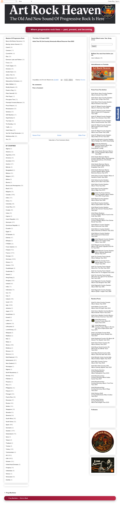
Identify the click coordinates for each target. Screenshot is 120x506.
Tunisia (8, 446)
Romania (8, 400)
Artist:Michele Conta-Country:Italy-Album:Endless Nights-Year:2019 (101, 357)
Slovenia (82, 79)
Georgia (8, 256)
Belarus (8, 173)
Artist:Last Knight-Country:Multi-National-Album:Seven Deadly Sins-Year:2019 (101, 334)
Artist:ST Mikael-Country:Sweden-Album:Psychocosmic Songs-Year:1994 (101, 126)
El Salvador (9, 234)
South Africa (9, 418)
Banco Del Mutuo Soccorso (14, 41)
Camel (8, 47)
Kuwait (8, 317)
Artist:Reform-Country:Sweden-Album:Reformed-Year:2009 (100, 225)
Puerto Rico (9, 397)
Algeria (8, 148)
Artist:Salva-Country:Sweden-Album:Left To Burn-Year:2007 (100, 180)
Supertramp (9, 118)
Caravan (8, 50)
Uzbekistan (9, 470)
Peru (7, 384)
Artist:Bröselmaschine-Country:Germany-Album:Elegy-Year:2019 (100, 389)
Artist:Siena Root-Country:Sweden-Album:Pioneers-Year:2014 (101, 102)
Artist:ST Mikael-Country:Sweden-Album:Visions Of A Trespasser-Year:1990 (101, 112)
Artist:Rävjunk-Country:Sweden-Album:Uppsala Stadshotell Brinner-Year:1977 (104, 252)
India (7, 286)
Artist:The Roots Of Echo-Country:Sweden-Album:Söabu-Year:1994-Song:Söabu (104, 194)
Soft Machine (10, 115)
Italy (7, 305)
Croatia (8, 210)
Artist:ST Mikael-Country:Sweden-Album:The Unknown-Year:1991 (101, 117)
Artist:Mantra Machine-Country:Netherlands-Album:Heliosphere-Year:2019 (100, 371)
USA (7, 458)
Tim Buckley (9, 124)
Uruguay (8, 467)
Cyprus (8, 216)
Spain (7, 424)
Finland (8, 250)
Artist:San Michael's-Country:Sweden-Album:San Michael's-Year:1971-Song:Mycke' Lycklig (101, 146)
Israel (7, 302)
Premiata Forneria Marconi (14, 102)
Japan (7, 311)
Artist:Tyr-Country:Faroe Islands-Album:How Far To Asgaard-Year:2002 (102, 271)
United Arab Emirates (12, 464)
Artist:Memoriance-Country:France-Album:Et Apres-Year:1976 (102, 321)
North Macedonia (11, 372)
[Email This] (65, 80)
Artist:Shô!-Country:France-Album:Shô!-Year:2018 (99, 362)
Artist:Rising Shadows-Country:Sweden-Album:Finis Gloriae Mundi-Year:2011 (102, 220)
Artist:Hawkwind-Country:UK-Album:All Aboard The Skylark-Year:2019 (102, 339)
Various (8, 473)
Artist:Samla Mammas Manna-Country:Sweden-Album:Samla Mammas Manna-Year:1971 (100, 171)
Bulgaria (8, 191)
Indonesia (9, 289)
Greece (8, 265)
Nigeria (8, 369)
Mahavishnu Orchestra (12, 81)
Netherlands (9, 360)
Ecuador (8, 228)
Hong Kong (9, 277)
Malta (7, 342)
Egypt (7, 231)
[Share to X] (68, 80)
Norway (8, 375)
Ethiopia (8, 240)
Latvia (7, 320)
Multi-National (10, 357)
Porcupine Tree (10, 99)
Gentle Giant (9, 72)
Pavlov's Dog (10, 90)
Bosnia (8, 182)
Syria (7, 437)
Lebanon (8, 323)
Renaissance (10, 108)
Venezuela (9, 476)
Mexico (8, 345)
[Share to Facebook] (70, 80)
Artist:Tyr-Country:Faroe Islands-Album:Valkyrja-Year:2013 (101, 257)
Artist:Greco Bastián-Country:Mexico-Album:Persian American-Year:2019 (102, 316)
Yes (7, 139)
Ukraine (8, 461)
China (7, 201)
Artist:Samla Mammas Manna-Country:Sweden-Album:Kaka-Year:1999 (104, 152)
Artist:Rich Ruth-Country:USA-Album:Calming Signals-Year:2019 (101, 366)
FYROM (8, 243)
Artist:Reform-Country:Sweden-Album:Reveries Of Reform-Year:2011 (102, 229)
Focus (7, 62)
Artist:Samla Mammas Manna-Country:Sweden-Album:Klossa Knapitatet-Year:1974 (100, 165)
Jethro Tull (9, 75)
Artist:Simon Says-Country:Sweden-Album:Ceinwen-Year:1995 (101, 94)
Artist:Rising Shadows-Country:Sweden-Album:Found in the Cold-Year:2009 (102, 214)
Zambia (8, 480)
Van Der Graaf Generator (13, 133)
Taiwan (8, 440)
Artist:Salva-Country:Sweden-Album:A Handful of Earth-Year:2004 (102, 176)
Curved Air (9, 53)
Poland (8, 391)
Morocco (8, 354)
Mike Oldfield (10, 84)
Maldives (8, 335)
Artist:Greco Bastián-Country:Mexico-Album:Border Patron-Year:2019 (102, 311)
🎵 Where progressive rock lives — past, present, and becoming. (60, 29)
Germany (8, 259)
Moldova (8, 348)
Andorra (8, 151)
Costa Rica (9, 207)
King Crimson (10, 78)
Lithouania (9, 326)
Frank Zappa (10, 65)
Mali (7, 338)
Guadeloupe (9, 268)
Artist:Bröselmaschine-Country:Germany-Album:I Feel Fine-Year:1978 (102, 383)
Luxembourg (9, 329)
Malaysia (8, 332)
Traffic (7, 127)
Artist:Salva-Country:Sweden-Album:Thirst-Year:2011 (100, 185)
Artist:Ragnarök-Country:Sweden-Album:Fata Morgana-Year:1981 (101, 281)
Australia (8, 161)
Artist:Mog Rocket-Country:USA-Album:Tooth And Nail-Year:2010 (101, 353)
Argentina (9, 155)
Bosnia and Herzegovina (13, 185)
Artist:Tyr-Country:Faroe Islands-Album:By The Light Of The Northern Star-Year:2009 (102, 276)
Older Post (81, 135)
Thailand (8, 443)
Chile (7, 197)
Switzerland (9, 434)
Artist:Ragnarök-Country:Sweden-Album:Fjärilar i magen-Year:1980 (101, 290)
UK (7, 455)
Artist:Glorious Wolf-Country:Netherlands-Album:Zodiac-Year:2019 (102, 394)
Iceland (8, 283)
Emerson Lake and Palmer (14, 59)
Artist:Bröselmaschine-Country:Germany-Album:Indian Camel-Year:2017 (100, 377)
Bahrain (8, 167)
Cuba (7, 213)
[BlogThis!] (67, 80)
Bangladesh (9, 170)
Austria (8, 164)
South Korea (9, 421)
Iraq (7, 296)
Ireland (8, 299)
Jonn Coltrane (95, 58)
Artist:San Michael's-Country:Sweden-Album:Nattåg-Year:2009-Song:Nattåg (102, 140)
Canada (8, 194)
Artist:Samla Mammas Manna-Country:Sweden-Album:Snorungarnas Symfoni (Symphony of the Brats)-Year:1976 (102, 159)
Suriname (9, 427)
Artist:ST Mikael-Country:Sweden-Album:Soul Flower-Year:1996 (101, 131)
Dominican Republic (12, 225)
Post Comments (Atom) (62, 140)
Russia (8, 403)
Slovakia (8, 412)
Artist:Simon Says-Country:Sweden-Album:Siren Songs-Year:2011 (101, 98)
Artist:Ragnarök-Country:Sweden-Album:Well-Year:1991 (101, 286)
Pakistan (8, 378)
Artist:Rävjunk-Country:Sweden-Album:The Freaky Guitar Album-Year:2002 (104, 240)
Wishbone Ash (10, 136)
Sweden (8, 430)
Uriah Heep (9, 130)
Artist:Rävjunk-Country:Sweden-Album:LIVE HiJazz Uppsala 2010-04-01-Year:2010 (102, 246)
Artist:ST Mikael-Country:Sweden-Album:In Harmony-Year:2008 (101, 107)
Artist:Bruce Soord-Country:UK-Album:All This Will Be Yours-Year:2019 (100, 348)
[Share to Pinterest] (72, 80)
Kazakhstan (9, 314)
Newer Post (36, 135)
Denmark (8, 222)
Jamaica (8, 308)
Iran (7, 293)
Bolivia (8, 179)
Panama (8, 381)
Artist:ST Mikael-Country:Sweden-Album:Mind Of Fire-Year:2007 (101, 135)
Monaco (8, 351)
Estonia (8, 237)
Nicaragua (9, 366)
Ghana (8, 262)
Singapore (9, 409)
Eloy (7, 56)
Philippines (9, 388)
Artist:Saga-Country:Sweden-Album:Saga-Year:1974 (100, 189)
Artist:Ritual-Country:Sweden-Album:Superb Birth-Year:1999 (100, 203)
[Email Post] (61, 79)
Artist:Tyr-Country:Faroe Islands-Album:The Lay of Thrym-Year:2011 (102, 262)
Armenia (8, 158)
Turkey (8, 449)
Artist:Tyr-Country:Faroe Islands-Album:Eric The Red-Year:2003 (101, 267)
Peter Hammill (10, 93)
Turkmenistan (10, 452)
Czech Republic (10, 219)
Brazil (7, 188)
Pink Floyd (9, 96)
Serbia (8, 406)
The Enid (8, 121)
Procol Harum (10, 105)
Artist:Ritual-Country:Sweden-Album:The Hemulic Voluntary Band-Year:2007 (102, 209)
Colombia (8, 204)
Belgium (8, 176)
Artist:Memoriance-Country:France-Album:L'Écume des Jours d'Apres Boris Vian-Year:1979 (102, 328)
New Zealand (10, 363)
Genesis (8, 69)
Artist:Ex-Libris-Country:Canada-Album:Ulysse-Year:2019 (101, 303)
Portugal (8, 394)
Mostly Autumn (10, 87)
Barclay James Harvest (13, 44)
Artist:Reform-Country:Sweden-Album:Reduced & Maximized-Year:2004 (100, 235)
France (8, 253)
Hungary (8, 280)
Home (59, 135)
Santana (8, 111)
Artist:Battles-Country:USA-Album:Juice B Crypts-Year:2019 (101, 307)
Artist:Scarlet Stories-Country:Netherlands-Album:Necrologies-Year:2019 (100, 401)
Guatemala (9, 271)
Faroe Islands (10, 247)
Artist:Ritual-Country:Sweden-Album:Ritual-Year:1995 (100, 199)
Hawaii (8, 274)
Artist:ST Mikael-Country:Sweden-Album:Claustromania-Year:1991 (101, 121)
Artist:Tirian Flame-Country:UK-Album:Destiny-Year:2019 (100, 343)
